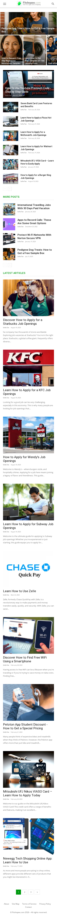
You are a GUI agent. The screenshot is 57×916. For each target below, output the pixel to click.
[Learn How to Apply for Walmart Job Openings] (10, 150)
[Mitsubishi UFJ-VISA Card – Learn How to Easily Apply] (10, 164)
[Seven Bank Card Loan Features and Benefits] (10, 107)
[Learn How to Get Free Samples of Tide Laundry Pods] (34, 50)
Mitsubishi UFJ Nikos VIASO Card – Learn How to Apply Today (27, 793)
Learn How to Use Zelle (19, 591)
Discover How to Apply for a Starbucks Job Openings (22, 322)
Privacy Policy (45, 904)
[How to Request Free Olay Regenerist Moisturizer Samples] (11, 50)
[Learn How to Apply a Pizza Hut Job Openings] (10, 121)
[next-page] (10, 189)
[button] (53, 3)
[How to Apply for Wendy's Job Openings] (28, 435)
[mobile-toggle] (4, 3)
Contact (28, 907)
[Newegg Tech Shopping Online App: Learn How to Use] (28, 836)
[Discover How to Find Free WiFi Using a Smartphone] (28, 635)
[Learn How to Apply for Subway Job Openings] (28, 502)
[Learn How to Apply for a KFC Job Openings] (28, 368)
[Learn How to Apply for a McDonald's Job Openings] (10, 136)
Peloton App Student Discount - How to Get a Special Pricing (25, 726)
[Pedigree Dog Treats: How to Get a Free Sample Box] (28, 23)
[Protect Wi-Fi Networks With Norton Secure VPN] (9, 239)
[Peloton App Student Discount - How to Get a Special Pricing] (28, 702)
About (6, 904)
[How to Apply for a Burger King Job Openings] (10, 179)
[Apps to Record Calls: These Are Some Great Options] (9, 224)
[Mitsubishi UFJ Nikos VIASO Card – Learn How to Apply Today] (28, 769)
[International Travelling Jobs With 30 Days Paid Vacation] (9, 209)
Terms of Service (29, 904)
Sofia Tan (8, 95)
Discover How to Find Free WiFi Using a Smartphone (25, 659)
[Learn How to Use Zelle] (28, 569)
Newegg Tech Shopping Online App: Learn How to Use (27, 860)
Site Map (15, 904)
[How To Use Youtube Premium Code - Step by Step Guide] (28, 84)
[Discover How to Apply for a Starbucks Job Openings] (28, 297)
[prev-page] (5, 189)
